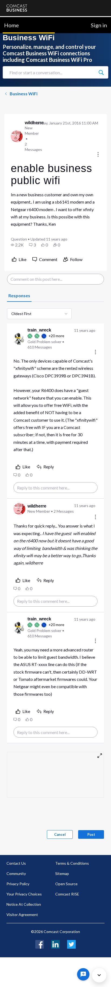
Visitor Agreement (22, 914)
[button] (17, 245)
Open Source (66, 883)
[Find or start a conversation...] (101, 72)
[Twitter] (71, 943)
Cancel (60, 834)
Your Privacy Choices (24, 894)
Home (11, 25)
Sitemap (62, 873)
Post (91, 834)
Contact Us (16, 863)
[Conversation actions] (98, 154)
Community (16, 873)
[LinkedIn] (55, 943)
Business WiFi (23, 93)
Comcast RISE (67, 894)
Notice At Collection (23, 904)
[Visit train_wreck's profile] (19, 339)
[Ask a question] (83, 974)
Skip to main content (22, 20)
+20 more (56, 336)
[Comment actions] (95, 352)
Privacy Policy (17, 883)
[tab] (19, 296)
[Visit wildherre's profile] (17, 136)
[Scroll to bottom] (99, 975)
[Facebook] (39, 943)
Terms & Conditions (72, 863)
